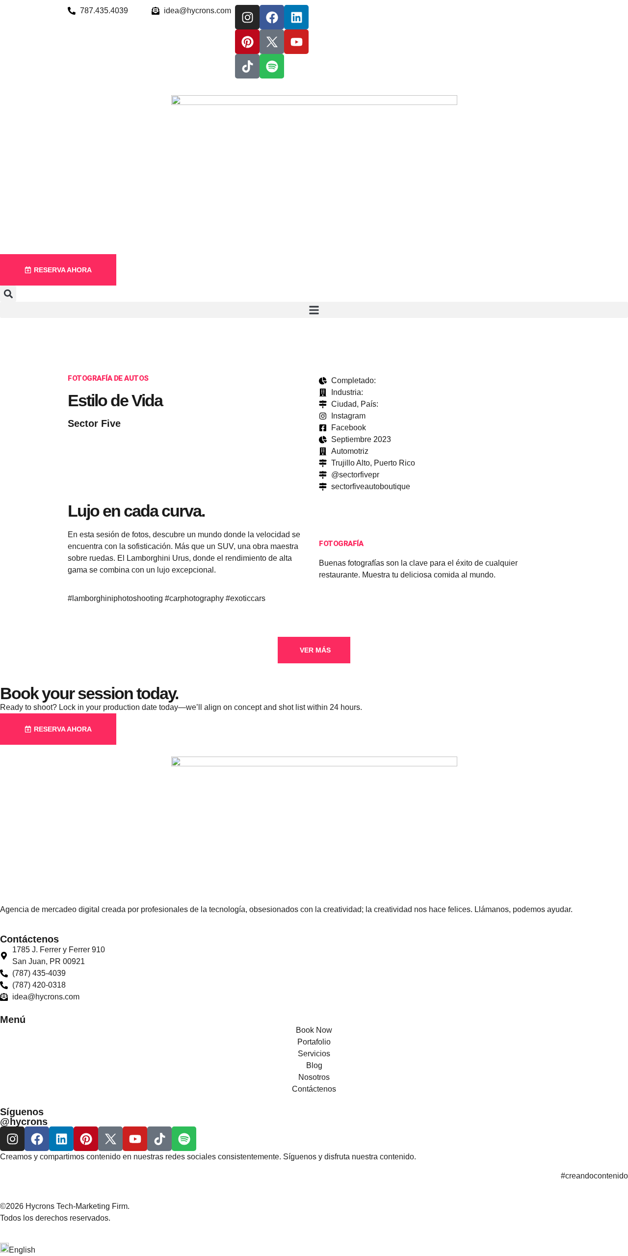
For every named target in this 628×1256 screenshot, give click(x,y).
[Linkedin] (296, 17)
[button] (8, 294)
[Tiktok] (247, 66)
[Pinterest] (247, 41)
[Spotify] (272, 66)
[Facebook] (272, 17)
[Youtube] (296, 41)
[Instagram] (247, 17)
